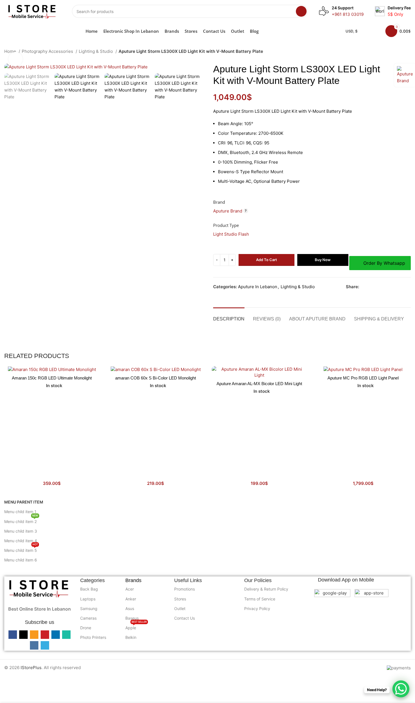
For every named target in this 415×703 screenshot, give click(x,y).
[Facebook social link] (364, 286)
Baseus (132, 618)
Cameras (88, 618)
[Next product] (408, 52)
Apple (136, 626)
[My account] (374, 31)
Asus (129, 608)
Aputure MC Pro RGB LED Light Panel (363, 378)
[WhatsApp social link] (396, 286)
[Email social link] (377, 286)
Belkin (130, 637)
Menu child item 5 (21, 549)
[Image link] (39, 587)
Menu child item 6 (20, 559)
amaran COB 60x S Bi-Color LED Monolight (155, 378)
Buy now (323, 259)
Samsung (88, 608)
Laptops (87, 598)
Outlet (179, 608)
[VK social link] (402, 286)
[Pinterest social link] (383, 286)
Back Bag (89, 589)
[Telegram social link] (409, 286)
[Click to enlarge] (15, 59)
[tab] (228, 316)
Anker (130, 598)
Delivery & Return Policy (266, 589)
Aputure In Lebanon (257, 286)
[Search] (301, 11)
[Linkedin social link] (389, 286)
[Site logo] (32, 11)
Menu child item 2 (21, 520)
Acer (129, 589)
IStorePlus (31, 667)
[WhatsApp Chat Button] (400, 688)
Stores (180, 598)
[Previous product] (396, 52)
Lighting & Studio (96, 51)
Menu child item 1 (20, 511)
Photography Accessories (48, 51)
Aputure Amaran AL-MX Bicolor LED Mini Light (259, 383)
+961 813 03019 (348, 14)
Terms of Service (259, 598)
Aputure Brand (227, 211)
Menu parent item (23, 502)
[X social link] (370, 286)
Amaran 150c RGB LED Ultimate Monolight (52, 378)
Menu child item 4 (20, 540)
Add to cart (266, 259)
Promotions (184, 589)
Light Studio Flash (231, 234)
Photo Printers (93, 637)
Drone (85, 627)
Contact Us (184, 618)
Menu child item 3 (20, 531)
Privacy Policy (257, 608)
